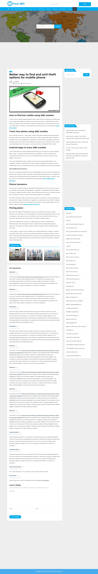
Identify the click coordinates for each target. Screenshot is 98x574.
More (69, 9)
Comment (12, 491)
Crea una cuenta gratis (15, 466)
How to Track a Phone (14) (73, 242)
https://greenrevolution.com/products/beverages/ (31, 277)
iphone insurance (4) (71, 271)
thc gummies (12, 306)
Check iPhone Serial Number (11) (75, 224)
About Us (24, 9)
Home (11, 9)
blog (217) (68, 213)
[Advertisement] (49, 57)
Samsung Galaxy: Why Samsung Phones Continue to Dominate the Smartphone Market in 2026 (77, 156)
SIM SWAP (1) (69, 330)
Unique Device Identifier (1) (73, 355)
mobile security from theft (31, 204)
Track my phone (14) (71, 352)
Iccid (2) (68, 246)
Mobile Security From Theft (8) (74, 301)
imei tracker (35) (70, 260)
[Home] (8, 9)
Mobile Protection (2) (71, 297)
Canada (48, 9)
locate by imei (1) (70, 282)
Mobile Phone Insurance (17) (74, 293)
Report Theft (18, 9)
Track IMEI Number (26, 83)
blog (11, 71)
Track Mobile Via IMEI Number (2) (75, 348)
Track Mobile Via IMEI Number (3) (75, 344)
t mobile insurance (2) (72, 333)
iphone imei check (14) (72, 268)
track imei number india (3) (73, 341)
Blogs (74, 9)
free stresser (12, 475)
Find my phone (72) (71, 227)
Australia (55, 9)
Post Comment (15, 516)
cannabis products (14, 432)
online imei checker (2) (72, 315)
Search (86, 74)
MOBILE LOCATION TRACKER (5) (75, 290)
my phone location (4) (72, 308)
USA (30, 9)
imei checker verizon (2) (72, 249)
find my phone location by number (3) (76, 231)
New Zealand (62, 9)
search (85, 4)
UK (34, 9)
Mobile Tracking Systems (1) (73, 304)
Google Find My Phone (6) (73, 238)
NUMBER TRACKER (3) (72, 311)
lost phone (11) (70, 286)
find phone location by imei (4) (74, 235)
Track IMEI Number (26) (72, 337)
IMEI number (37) (71, 253)
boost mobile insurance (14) (73, 217)
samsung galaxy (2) (71, 322)
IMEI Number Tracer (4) (72, 257)
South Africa (41, 9)
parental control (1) (71, 319)
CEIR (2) (68, 220)
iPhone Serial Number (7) (73, 279)
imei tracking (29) (71, 264)
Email (37, 508)
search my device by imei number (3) (76, 326)
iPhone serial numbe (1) (72, 275)
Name (11, 508)
